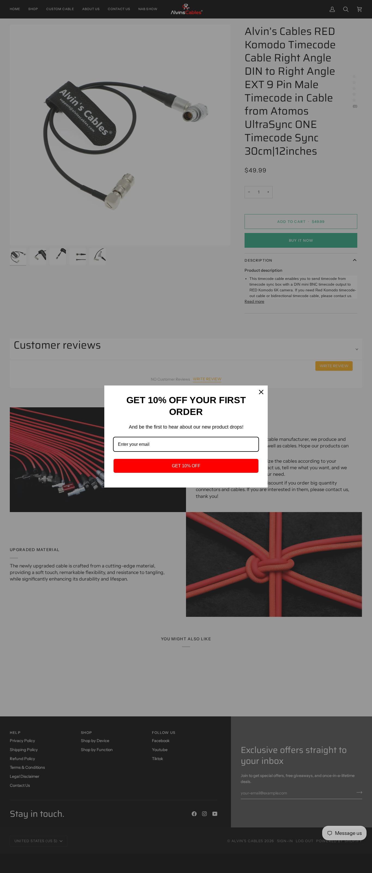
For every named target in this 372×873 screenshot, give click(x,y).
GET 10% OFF (186, 466)
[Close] (261, 392)
